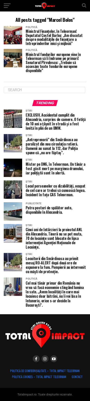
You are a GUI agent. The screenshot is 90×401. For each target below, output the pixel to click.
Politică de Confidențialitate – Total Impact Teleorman (45, 371)
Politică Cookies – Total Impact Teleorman (39, 377)
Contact (77, 377)
